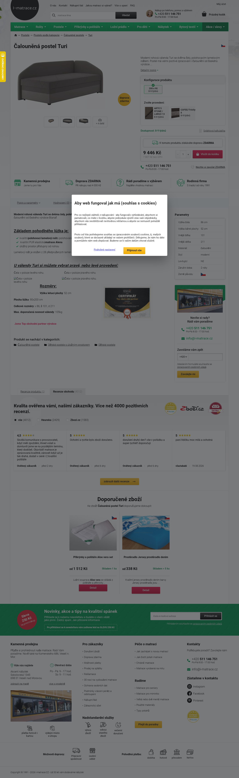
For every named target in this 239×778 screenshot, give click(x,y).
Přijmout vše (134, 250)
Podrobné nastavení (104, 249)
